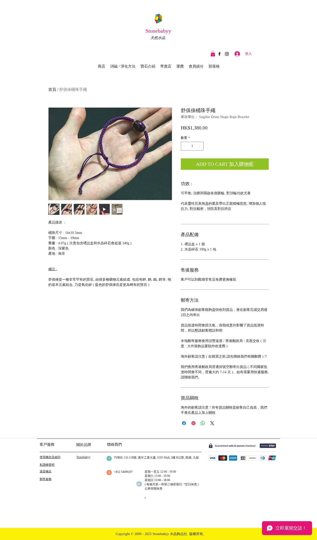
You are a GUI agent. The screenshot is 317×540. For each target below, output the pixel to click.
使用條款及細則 (50, 457)
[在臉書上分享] (184, 423)
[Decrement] (184, 146)
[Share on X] (212, 423)
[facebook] (219, 53)
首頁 (52, 89)
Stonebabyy (159, 31)
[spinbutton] (192, 146)
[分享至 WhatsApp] (203, 423)
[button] (213, 53)
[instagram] (226, 53)
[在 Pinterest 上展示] (193, 423)
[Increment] (200, 146)
